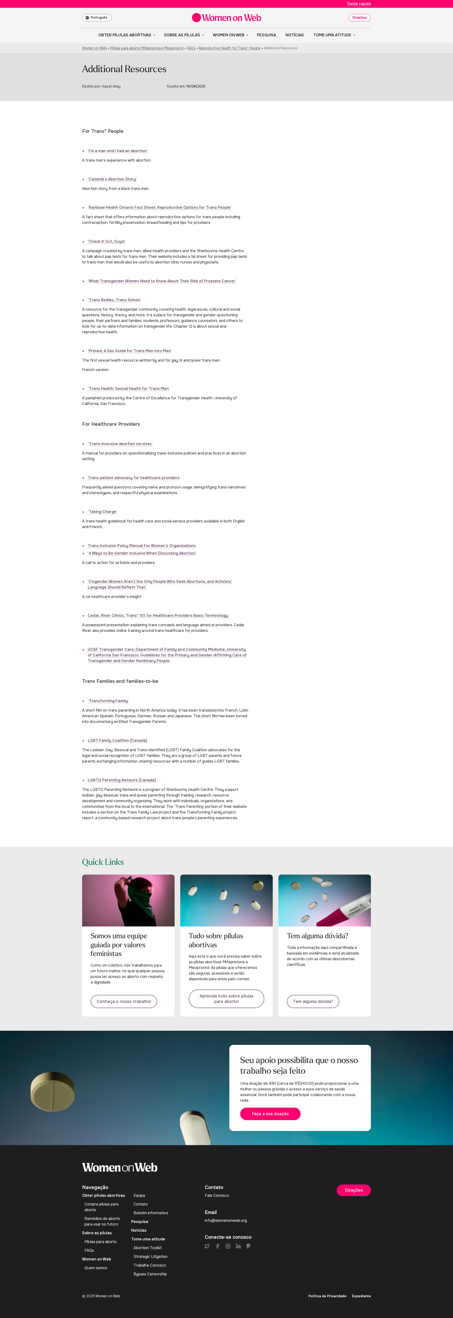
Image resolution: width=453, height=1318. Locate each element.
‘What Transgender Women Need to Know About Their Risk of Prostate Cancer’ (162, 281)
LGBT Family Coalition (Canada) (117, 740)
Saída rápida (359, 3)
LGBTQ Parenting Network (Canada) (122, 780)
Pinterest (248, 1246)
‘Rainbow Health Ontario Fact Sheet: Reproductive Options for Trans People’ (159, 207)
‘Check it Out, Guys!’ (107, 241)
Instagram (228, 1246)
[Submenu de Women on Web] (246, 35)
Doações (359, 17)
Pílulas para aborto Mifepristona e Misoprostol (147, 48)
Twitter (207, 1246)
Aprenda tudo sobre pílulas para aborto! (226, 998)
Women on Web (94, 48)
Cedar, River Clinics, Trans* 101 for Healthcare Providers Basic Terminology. (158, 615)
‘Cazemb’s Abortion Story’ (112, 179)
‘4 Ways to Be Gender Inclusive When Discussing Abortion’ (142, 553)
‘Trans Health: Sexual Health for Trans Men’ (129, 388)
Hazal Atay (111, 86)
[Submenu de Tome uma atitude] (353, 35)
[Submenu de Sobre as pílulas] (202, 35)
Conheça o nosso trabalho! (124, 1001)
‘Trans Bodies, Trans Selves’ (114, 299)
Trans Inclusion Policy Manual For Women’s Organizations (142, 545)
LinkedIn (238, 1246)
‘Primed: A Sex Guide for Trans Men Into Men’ (130, 350)
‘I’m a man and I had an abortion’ (118, 150)
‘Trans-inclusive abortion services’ (120, 443)
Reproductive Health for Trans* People (229, 48)
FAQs (191, 48)
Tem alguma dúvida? (313, 1001)
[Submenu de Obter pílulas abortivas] (153, 35)
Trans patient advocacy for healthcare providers (134, 477)
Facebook (217, 1246)
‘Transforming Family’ (108, 700)
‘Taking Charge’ (102, 511)
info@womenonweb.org (226, 1220)
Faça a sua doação (270, 1113)
